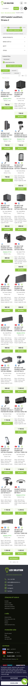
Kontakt (6, 601)
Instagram (10, 588)
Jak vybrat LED (8, 639)
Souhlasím (14, 683)
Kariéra (6, 621)
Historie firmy (8, 617)
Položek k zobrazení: (14, 30)
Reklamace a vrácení (10, 608)
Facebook (10, 585)
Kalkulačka (7, 637)
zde (8, 674)
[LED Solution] (7, 3)
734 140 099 (11, 579)
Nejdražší (14, 70)
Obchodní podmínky (10, 606)
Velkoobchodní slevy (10, 624)
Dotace (6, 623)
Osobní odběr (8, 603)
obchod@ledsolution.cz (13, 582)
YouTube (9, 591)
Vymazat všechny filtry (10, 62)
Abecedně (16, 73)
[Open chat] (24, 682)
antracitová (6, 59)
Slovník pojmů (8, 633)
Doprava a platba (9, 605)
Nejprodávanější (6, 73)
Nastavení (14, 678)
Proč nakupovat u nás (10, 619)
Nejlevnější (5, 70)
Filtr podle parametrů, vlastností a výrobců (13, 33)
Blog (6, 635)
